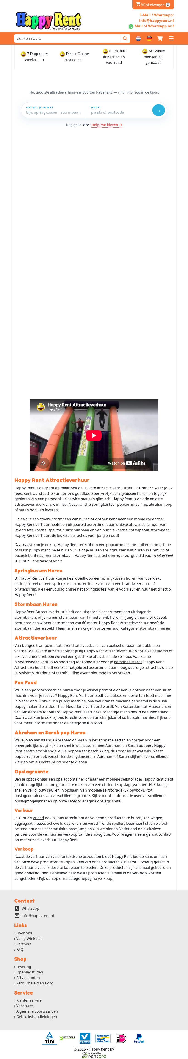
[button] (171, 38)
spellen (118, 823)
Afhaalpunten (28, 977)
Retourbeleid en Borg (34, 983)
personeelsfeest (128, 661)
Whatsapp (30, 908)
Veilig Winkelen (29, 938)
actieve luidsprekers (64, 823)
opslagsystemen (133, 784)
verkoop (105, 878)
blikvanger (61, 762)
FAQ (19, 949)
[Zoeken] (125, 38)
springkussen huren (118, 578)
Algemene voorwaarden (37, 1011)
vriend (38, 817)
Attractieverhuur (119, 650)
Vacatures (25, 1005)
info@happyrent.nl (38, 915)
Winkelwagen (152, 4)
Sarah (124, 756)
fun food (146, 695)
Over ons (24, 933)
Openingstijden (29, 972)
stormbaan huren (154, 628)
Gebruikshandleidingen (36, 1016)
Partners (23, 944)
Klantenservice (29, 1000)
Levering (23, 966)
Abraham (113, 745)
